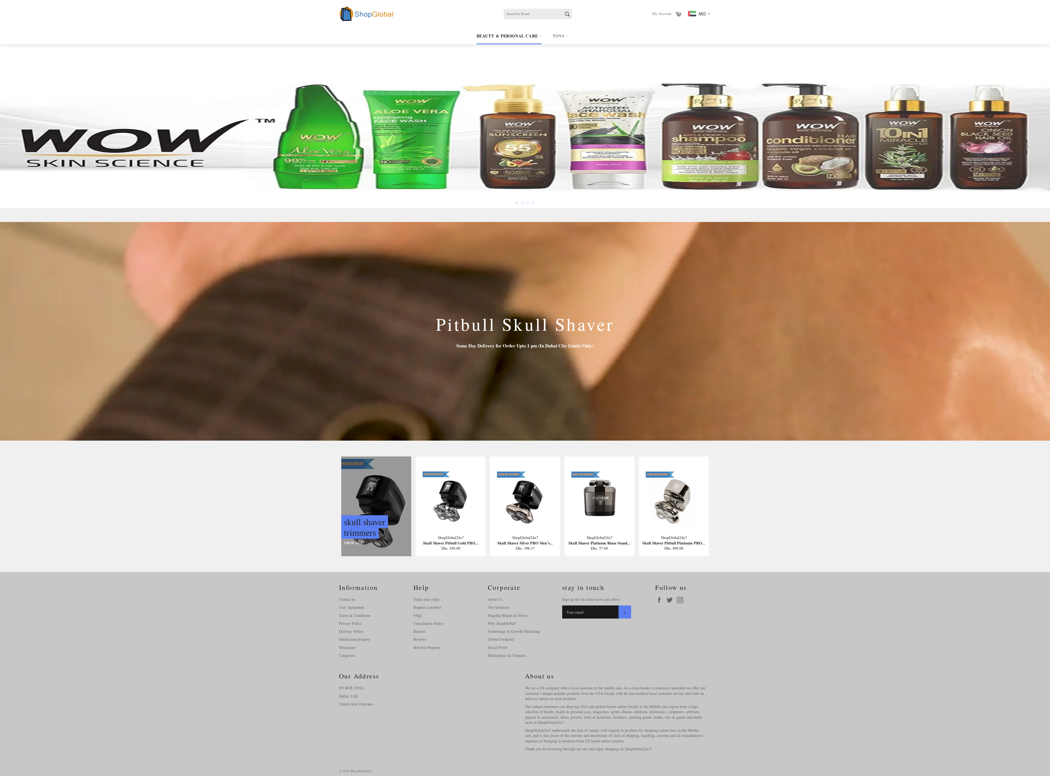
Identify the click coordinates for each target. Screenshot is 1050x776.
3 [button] (527, 203)
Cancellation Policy (428, 623)
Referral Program (427, 647)
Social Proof (497, 647)
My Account (661, 13)
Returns (419, 631)
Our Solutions (498, 607)
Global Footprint (501, 639)
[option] (525, 126)
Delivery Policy (351, 631)
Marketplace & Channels (507, 655)
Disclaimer (347, 647)
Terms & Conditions (355, 615)
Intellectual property (355, 639)
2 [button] (522, 203)
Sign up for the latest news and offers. (591, 599)
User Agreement (351, 607)
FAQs (417, 615)
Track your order (426, 599)
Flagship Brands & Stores (507, 615)
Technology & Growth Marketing (514, 631)
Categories (347, 655)
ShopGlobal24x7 (361, 771)
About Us (495, 599)
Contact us (347, 599)
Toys (559, 36)
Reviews (419, 639)
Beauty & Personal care (508, 36)
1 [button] (517, 203)
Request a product (427, 607)
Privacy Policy (350, 623)
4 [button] (533, 203)
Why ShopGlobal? (502, 623)
